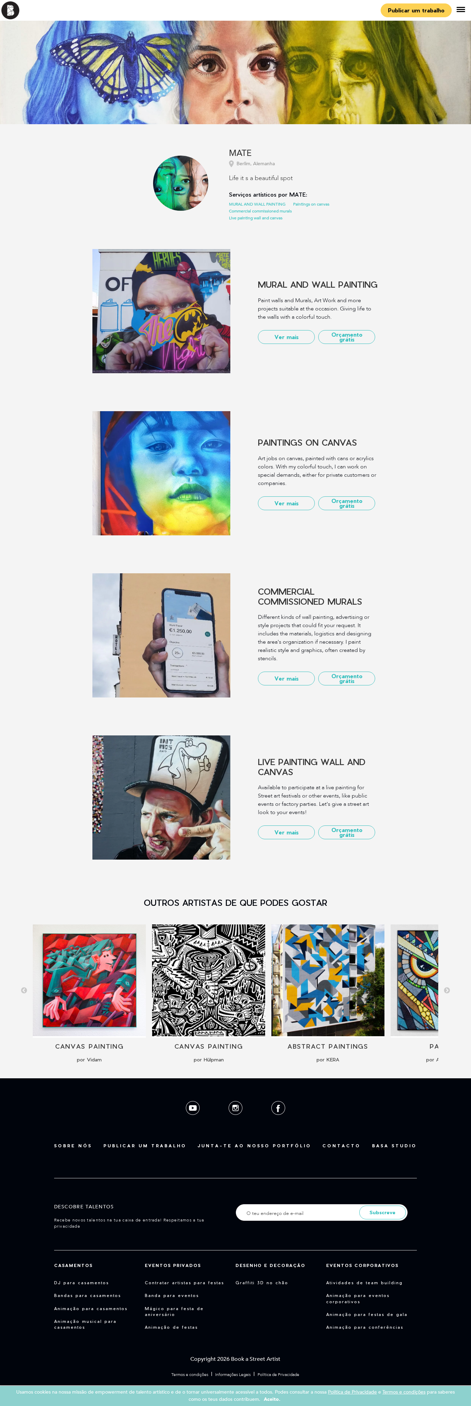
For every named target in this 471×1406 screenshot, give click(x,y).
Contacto (341, 1145)
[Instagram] (236, 1120)
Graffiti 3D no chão (262, 1282)
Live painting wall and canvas (255, 218)
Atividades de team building (364, 1282)
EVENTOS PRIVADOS (173, 1265)
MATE (240, 154)
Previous (24, 990)
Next (446, 990)
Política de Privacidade (278, 1374)
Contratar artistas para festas (184, 1282)
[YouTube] (193, 1120)
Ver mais (286, 337)
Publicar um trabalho (416, 10)
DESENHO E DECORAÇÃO (270, 1265)
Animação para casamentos (91, 1308)
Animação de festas (171, 1327)
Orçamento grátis (346, 337)
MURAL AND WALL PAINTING (257, 204)
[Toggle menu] (461, 10)
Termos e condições (189, 1374)
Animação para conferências (364, 1327)
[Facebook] (278, 1120)
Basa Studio (394, 1145)
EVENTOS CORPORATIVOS (362, 1265)
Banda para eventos (172, 1295)
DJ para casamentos (81, 1282)
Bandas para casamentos (87, 1295)
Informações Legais (233, 1374)
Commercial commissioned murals (260, 211)
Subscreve (382, 1212)
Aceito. (272, 1399)
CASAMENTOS (73, 1265)
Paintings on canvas (311, 204)
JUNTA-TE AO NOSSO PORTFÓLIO (254, 1145)
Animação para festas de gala (367, 1314)
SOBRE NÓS (73, 1145)
